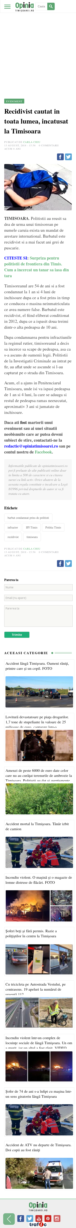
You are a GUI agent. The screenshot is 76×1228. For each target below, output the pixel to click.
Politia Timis (53, 527)
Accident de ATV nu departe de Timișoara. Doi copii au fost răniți (38, 1147)
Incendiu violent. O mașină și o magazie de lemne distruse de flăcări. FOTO (38, 880)
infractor (13, 527)
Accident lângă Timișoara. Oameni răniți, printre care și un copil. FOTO (37, 666)
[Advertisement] (38, 40)
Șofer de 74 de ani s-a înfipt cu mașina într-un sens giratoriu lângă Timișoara (38, 1094)
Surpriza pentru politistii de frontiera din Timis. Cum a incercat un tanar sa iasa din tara (36, 267)
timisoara (32, 537)
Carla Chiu (32, 142)
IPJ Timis (31, 527)
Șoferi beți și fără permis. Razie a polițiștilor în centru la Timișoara (31, 933)
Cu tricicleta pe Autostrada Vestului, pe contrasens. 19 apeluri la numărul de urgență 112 (35, 989)
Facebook (43, 452)
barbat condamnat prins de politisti (28, 518)
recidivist (13, 537)
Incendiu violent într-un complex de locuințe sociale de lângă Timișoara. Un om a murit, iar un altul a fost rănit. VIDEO (38, 1042)
